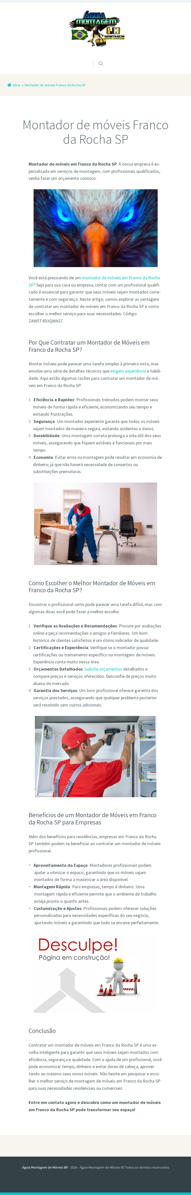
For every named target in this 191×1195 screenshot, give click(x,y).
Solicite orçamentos (103, 669)
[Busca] (96, 58)
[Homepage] (95, 29)
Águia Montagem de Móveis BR (45, 1167)
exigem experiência (128, 371)
